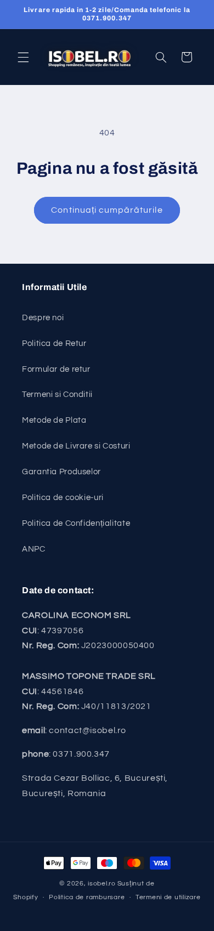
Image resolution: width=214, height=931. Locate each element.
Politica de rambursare (87, 897)
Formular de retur (56, 369)
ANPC (34, 549)
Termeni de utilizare (168, 897)
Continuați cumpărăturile (106, 210)
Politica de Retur (54, 343)
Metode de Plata (54, 420)
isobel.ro (102, 884)
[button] (23, 57)
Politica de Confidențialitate (76, 523)
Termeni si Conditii (57, 394)
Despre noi (43, 318)
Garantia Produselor (61, 472)
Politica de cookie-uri (63, 497)
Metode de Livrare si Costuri (76, 446)
